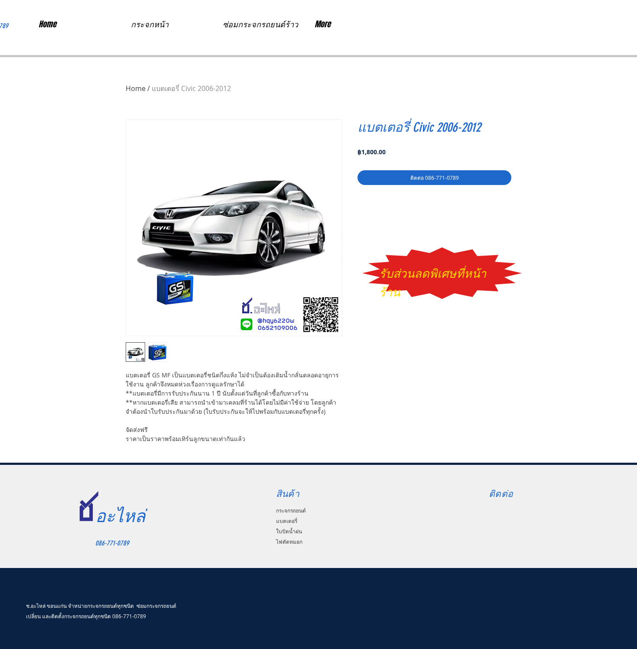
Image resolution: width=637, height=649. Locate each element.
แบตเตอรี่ (286, 520)
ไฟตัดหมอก (289, 541)
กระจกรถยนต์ (291, 510)
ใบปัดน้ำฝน (289, 531)
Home (136, 88)
